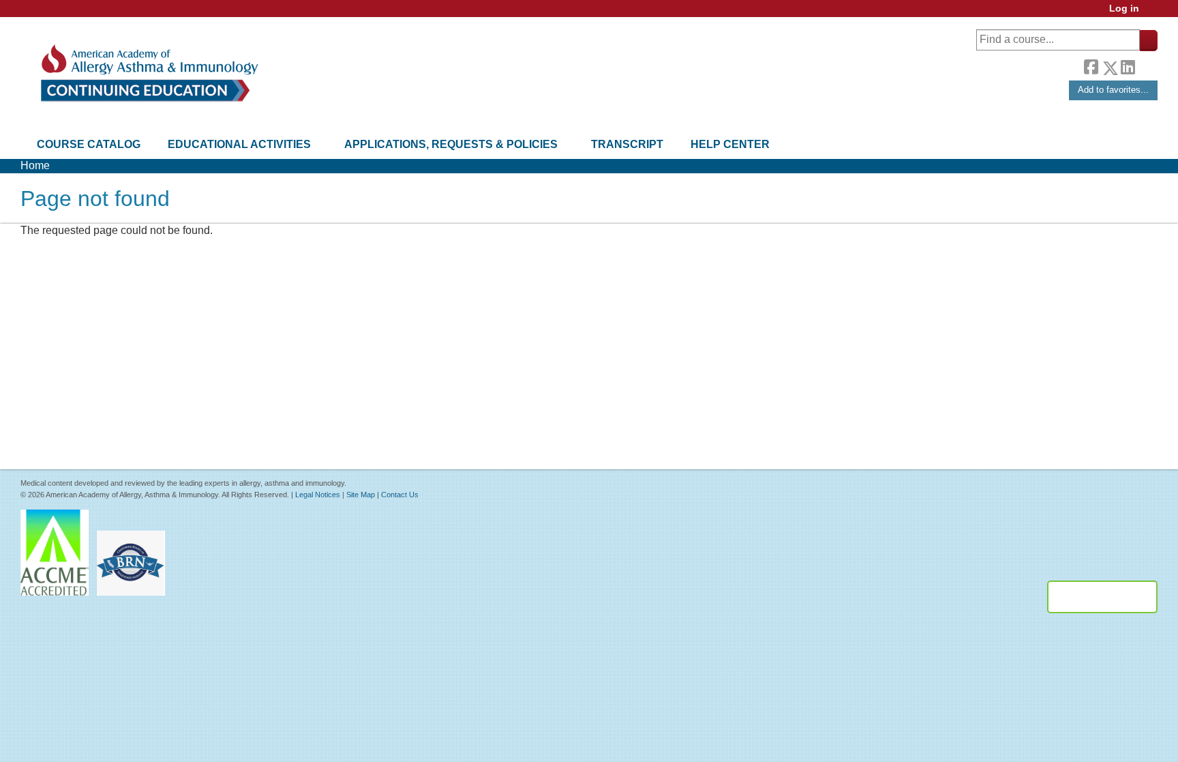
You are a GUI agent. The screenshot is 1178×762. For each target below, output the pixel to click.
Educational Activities (239, 144)
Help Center (730, 144)
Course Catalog (88, 144)
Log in (1124, 8)
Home (35, 165)
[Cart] (1153, 13)
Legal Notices (317, 494)
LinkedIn (1127, 65)
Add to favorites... (1113, 90)
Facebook (1091, 65)
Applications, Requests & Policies (451, 144)
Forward (1146, 64)
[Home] (148, 73)
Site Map (360, 494)
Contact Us (400, 494)
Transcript (627, 144)
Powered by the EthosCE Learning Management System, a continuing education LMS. (1102, 597)
